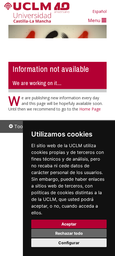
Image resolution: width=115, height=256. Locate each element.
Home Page (90, 109)
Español (99, 11)
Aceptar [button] (68, 224)
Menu (95, 20)
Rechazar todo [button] (69, 233)
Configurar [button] (69, 242)
